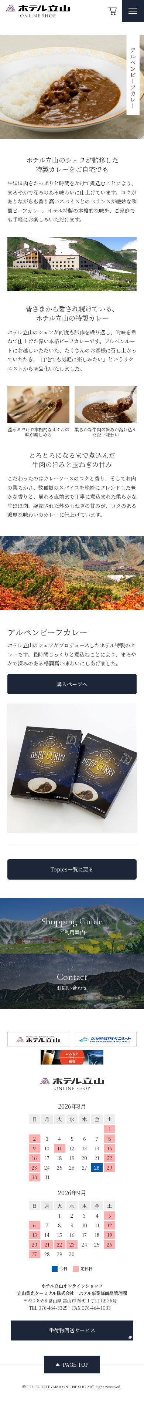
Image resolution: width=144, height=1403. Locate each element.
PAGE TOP (76, 1364)
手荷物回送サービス (72, 1330)
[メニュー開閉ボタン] (133, 11)
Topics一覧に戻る (72, 869)
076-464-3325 (53, 1308)
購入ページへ (72, 684)
